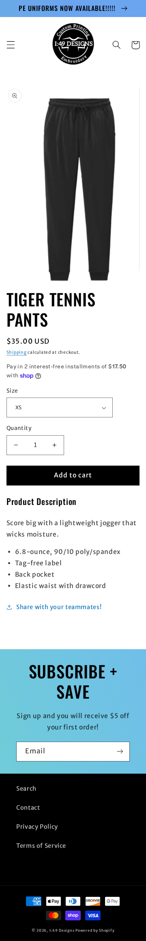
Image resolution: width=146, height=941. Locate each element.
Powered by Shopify (94, 930)
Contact (28, 807)
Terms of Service (41, 845)
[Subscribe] (120, 751)
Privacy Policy (37, 826)
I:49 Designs (62, 930)
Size (12, 390)
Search (26, 788)
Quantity (19, 428)
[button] (10, 45)
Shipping (16, 352)
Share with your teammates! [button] (58, 607)
